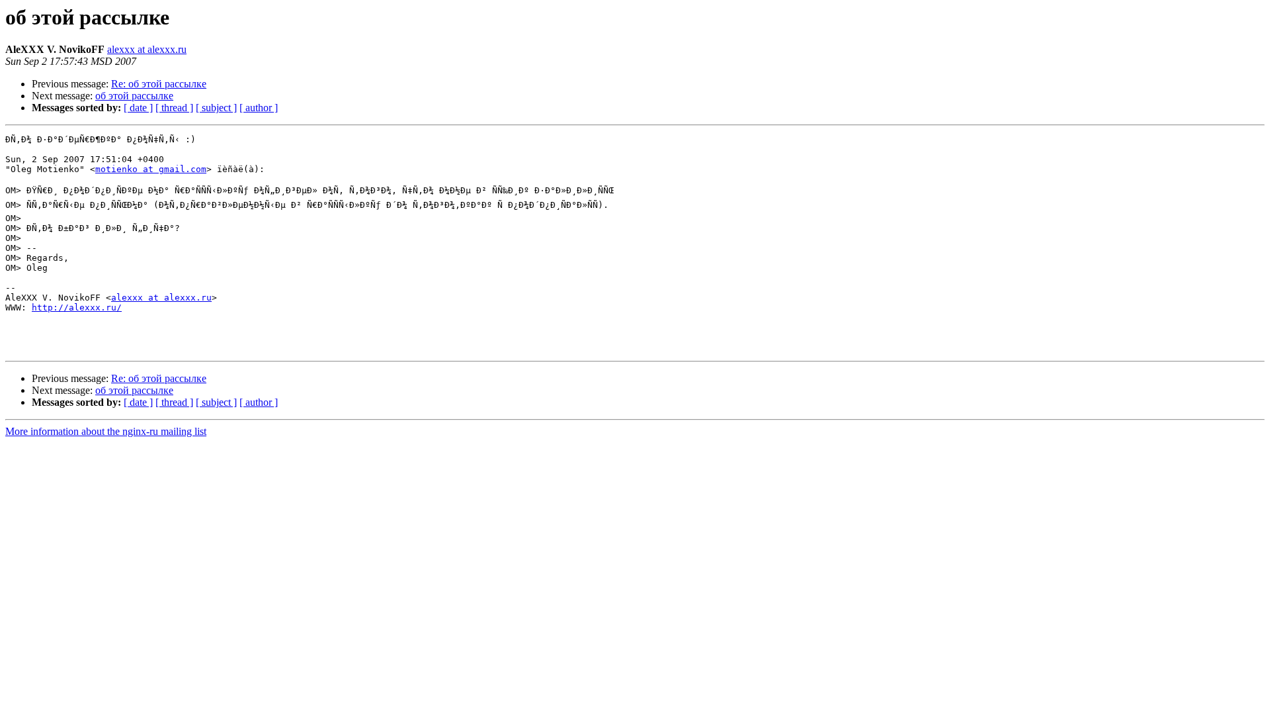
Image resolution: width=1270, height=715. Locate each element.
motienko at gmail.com (150, 169)
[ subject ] (216, 107)
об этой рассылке (134, 95)
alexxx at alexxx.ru (147, 49)
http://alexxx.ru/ (77, 307)
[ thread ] (174, 107)
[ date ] (138, 107)
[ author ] (258, 107)
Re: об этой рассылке (158, 83)
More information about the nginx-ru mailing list (105, 431)
